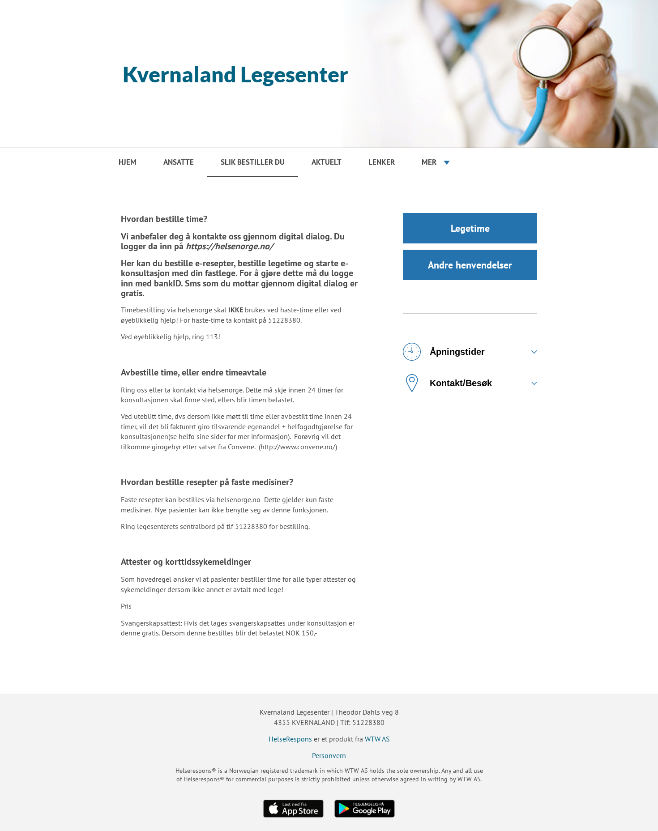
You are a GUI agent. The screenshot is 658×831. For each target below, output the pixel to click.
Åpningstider (457, 352)
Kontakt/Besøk (461, 383)
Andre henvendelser (470, 265)
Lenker (381, 162)
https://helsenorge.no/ (229, 246)
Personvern (329, 755)
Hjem (128, 162)
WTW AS (377, 738)
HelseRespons (290, 738)
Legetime (470, 228)
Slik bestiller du (253, 162)
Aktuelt (327, 162)
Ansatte (178, 162)
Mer (429, 162)
